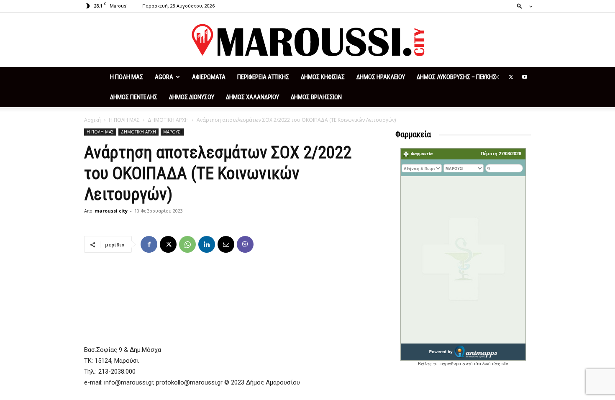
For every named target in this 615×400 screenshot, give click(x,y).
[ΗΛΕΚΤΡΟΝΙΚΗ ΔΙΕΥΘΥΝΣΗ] (226, 244)
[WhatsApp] (187, 244)
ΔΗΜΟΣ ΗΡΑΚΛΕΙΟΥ (380, 77)
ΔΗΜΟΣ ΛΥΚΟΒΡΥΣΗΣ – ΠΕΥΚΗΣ (456, 77)
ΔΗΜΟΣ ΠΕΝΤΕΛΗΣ (133, 97)
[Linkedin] (206, 244)
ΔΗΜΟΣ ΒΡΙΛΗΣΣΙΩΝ (316, 97)
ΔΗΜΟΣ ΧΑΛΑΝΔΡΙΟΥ (252, 97)
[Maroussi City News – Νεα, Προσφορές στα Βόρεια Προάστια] (307, 40)
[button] (522, 6)
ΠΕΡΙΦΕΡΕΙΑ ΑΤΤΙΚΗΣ (263, 77)
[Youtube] (524, 77)
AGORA (164, 77)
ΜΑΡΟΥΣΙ (172, 132)
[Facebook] (483, 77)
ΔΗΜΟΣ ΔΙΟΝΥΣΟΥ (191, 97)
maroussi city (111, 211)
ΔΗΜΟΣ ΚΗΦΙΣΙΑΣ (323, 77)
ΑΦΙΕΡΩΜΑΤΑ (209, 77)
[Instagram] (497, 77)
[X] (511, 77)
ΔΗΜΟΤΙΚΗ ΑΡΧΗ (168, 119)
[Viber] (245, 244)
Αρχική (92, 119)
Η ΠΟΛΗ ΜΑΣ (126, 77)
